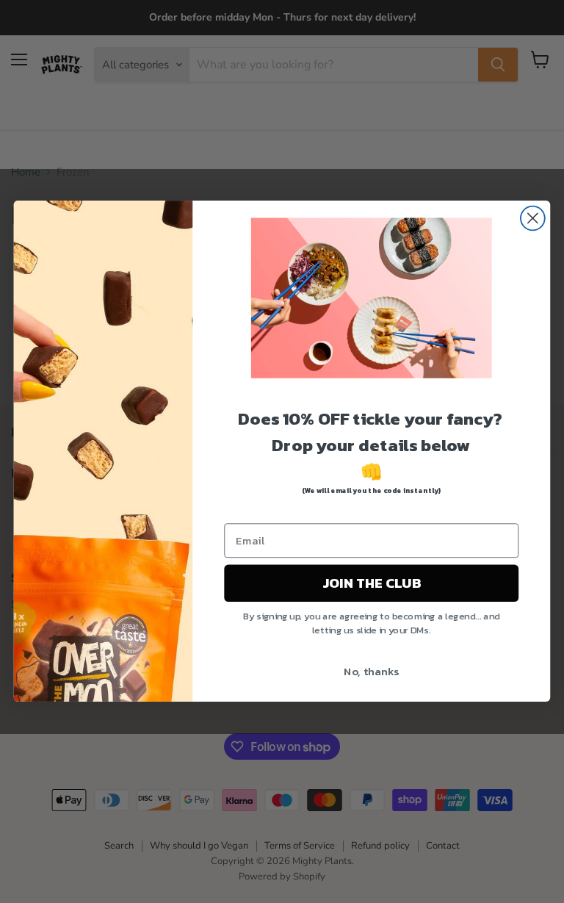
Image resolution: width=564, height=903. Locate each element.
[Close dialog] (533, 218)
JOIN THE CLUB (371, 583)
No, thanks (371, 671)
